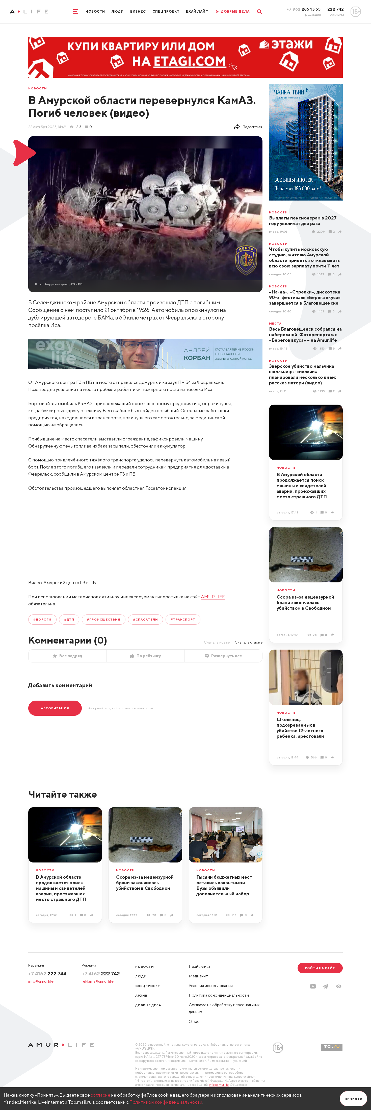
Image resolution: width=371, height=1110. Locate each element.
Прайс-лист (200, 966)
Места (275, 323)
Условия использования (211, 985)
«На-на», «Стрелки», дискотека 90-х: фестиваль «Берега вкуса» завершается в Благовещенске (305, 297)
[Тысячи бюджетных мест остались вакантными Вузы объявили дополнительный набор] (253, 915)
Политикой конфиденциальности (165, 1102)
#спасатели (145, 619)
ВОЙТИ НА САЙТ (320, 968)
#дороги (42, 619)
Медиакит (198, 976)
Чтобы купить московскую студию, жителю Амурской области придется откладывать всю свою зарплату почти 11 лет (304, 257)
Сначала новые (217, 642)
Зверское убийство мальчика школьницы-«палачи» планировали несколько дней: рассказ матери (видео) (302, 374)
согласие (100, 1095)
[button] (339, 986)
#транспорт (183, 619)
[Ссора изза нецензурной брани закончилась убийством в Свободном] (333, 634)
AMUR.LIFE (213, 596)
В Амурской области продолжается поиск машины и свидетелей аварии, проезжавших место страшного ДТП (302, 485)
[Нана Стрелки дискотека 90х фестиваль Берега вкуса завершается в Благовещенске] (340, 311)
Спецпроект (165, 11)
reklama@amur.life (98, 981)
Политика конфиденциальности (219, 995)
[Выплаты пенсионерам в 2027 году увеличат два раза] (340, 231)
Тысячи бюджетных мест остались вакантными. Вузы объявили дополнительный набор (224, 885)
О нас (194, 1021)
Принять (353, 1098)
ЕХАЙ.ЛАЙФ (197, 11)
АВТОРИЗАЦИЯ (55, 708)
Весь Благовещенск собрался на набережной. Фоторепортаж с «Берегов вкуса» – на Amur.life (305, 334)
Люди (118, 11)
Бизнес (138, 11)
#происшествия (103, 619)
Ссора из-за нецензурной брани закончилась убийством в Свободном (305, 602)
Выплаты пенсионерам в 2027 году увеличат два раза (303, 220)
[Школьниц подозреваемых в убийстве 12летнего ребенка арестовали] (333, 757)
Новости (95, 11)
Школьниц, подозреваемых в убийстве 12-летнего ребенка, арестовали (300, 728)
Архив (141, 995)
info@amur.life (41, 981)
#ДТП (69, 619)
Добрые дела (148, 1005)
